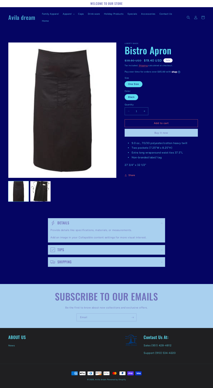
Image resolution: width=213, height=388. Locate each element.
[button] (68, 14)
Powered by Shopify (116, 379)
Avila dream (100, 379)
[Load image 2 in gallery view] (40, 191)
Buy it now (161, 132)
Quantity (129, 104)
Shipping (143, 65)
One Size (133, 84)
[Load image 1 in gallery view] (18, 191)
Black (131, 97)
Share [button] (131, 175)
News (11, 345)
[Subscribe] (132, 317)
